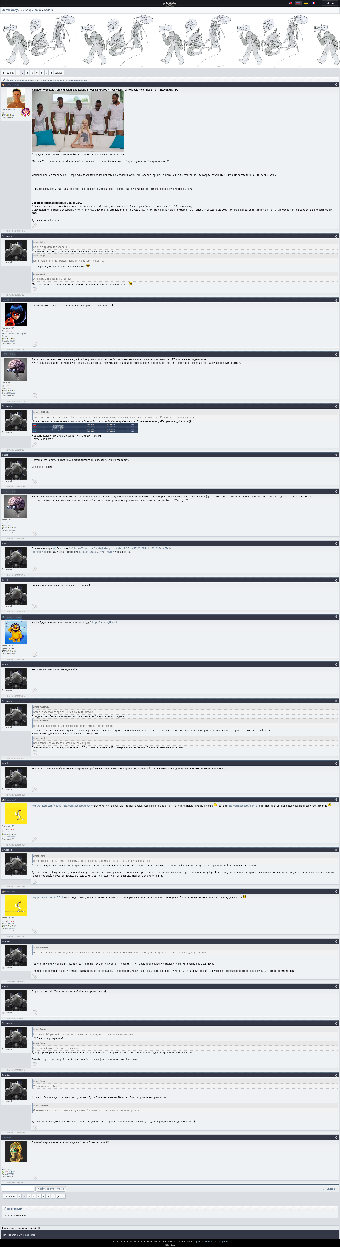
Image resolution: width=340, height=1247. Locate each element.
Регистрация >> (219, 1241)
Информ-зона (32, 10)
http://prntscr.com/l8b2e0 (46, 805)
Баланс (48, 10)
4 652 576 (10, 1174)
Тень (9, 388)
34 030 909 (11, 341)
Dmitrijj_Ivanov (13, 617)
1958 (12, 826)
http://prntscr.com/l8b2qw (78, 805)
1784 (12, 328)
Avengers (11, 832)
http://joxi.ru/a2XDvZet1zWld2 (96, 551)
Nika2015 (7, 300)
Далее (58, 72)
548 (11, 645)
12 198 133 (11, 837)
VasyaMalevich (12, 84)
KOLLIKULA (9, 354)
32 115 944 (11, 393)
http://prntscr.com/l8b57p (46, 897)
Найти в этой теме (50, 1188)
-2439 (12, 109)
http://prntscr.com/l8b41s (242, 805)
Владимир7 (10, 800)
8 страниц (8, 72)
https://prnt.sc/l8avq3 (104, 622)
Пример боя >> (202, 1241)
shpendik (7, 1137)
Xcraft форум (11, 10)
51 (11, 382)
